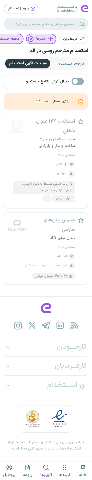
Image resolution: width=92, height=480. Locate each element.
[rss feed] (74, 325)
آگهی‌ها (46, 475)
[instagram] (18, 325)
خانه (83, 475)
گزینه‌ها (65, 475)
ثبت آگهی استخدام (25, 63)
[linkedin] (60, 325)
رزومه (27, 475)
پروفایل (9, 475)
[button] (73, 39)
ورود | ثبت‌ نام (19, 8)
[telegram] (46, 325)
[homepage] (46, 308)
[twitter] (32, 325)
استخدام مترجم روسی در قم (58, 51)
